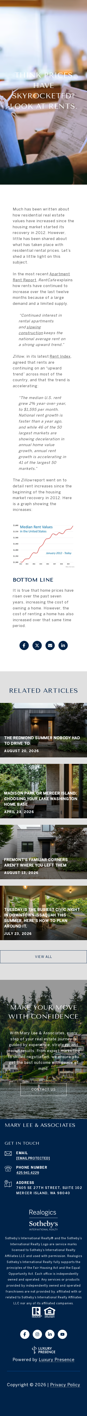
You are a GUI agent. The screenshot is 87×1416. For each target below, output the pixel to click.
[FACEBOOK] (24, 1334)
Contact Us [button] (43, 1089)
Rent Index (60, 356)
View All (43, 957)
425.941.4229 (27, 1173)
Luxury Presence (56, 1359)
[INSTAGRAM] (37, 1334)
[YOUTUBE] (62, 1334)
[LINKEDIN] (50, 1334)
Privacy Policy (65, 1384)
